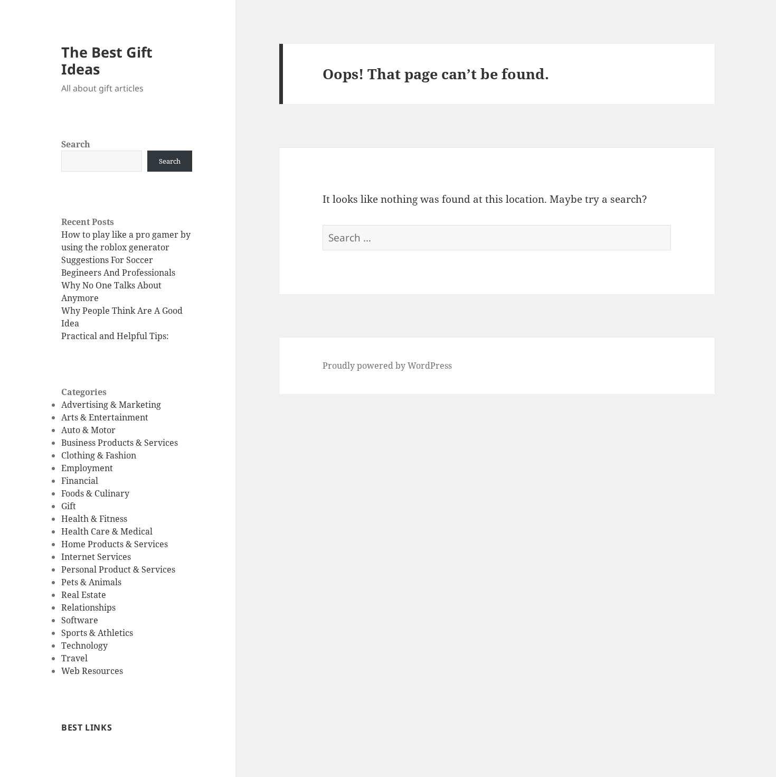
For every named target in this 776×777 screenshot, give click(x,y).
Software (79, 620)
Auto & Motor (88, 430)
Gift (68, 506)
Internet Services (96, 557)
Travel (74, 658)
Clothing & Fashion (98, 455)
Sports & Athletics (97, 633)
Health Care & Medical (107, 531)
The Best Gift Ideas (107, 60)
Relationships (88, 607)
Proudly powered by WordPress (387, 365)
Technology (84, 645)
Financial (79, 480)
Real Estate (83, 595)
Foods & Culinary (95, 493)
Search (75, 144)
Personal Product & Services (118, 569)
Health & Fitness (94, 519)
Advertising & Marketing (111, 404)
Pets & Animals (91, 582)
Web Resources (92, 671)
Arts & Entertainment (104, 417)
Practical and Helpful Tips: (115, 336)
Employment (87, 468)
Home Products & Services (114, 544)
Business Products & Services (119, 442)
